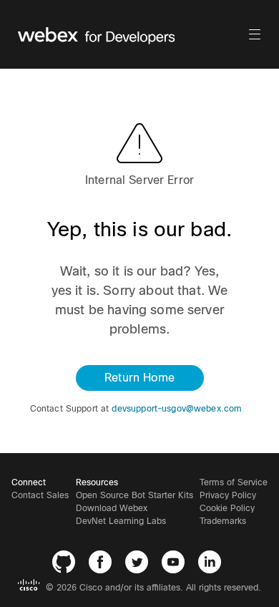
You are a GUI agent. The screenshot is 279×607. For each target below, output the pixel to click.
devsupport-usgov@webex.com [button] (177, 409)
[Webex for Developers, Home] (132, 34)
